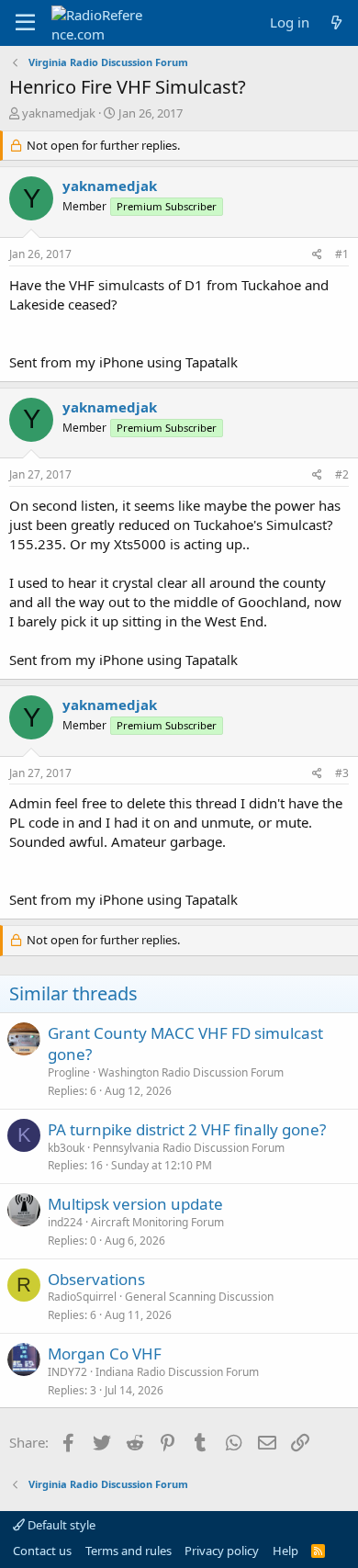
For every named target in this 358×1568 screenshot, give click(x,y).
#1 (342, 254)
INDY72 (67, 1372)
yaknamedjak (58, 113)
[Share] (317, 254)
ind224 (65, 1222)
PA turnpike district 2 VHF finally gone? (187, 1129)
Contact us (42, 1550)
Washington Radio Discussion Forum (191, 1072)
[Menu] (25, 23)
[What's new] (336, 22)
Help (285, 1550)
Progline (69, 1072)
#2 (342, 474)
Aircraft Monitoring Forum (157, 1222)
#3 (342, 773)
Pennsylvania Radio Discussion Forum (189, 1148)
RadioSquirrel (82, 1296)
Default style (60, 1525)
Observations (96, 1279)
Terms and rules (128, 1550)
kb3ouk (66, 1148)
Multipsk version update (135, 1203)
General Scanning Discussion (199, 1296)
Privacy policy (222, 1550)
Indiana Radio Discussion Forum (177, 1372)
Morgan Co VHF (105, 1353)
